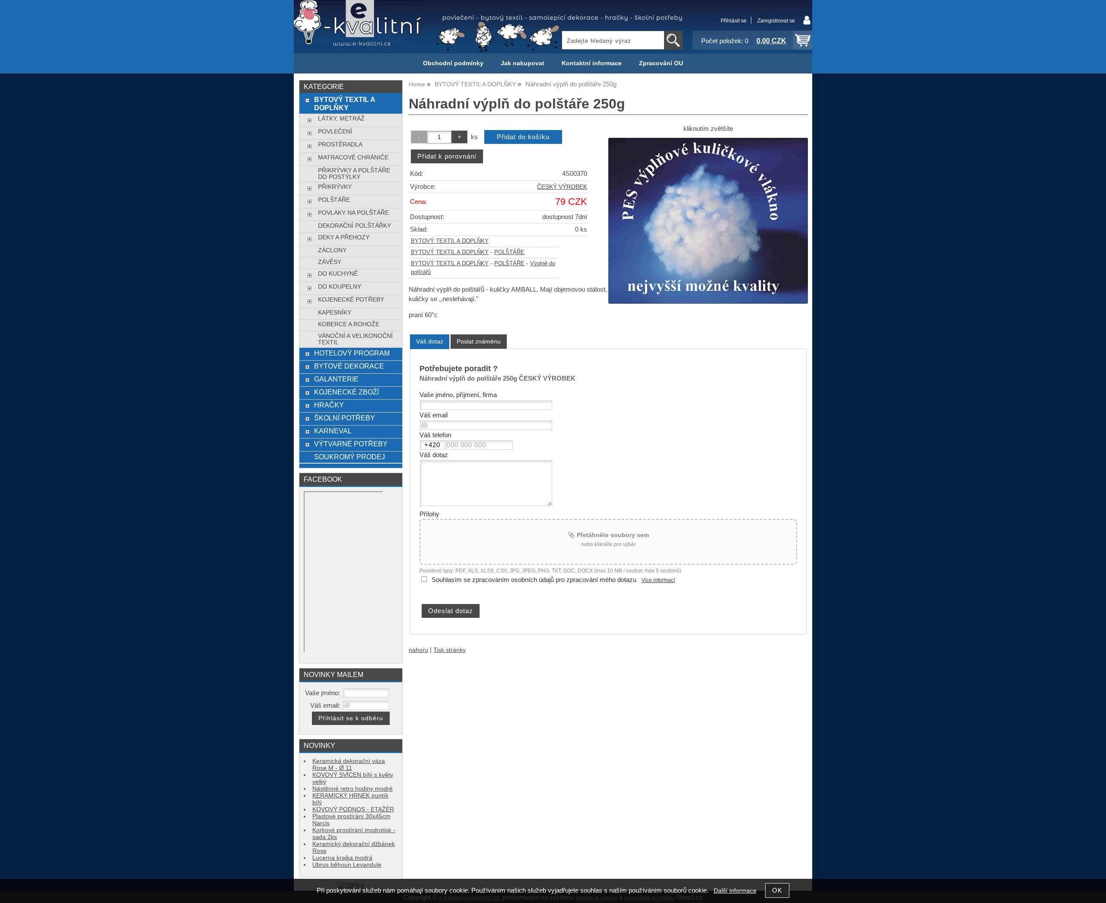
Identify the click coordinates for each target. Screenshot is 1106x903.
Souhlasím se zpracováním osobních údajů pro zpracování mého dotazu (534, 579)
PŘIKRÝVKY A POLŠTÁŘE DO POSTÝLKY (354, 173)
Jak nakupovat (522, 63)
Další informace (735, 890)
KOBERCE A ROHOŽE (348, 324)
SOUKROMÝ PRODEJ (349, 457)
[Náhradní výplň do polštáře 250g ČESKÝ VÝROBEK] (708, 220)
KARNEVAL (333, 431)
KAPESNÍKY (334, 312)
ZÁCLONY (332, 250)
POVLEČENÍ (335, 131)
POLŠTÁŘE (509, 252)
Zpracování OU (661, 63)
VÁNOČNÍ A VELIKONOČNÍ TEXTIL (355, 339)
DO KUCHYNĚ (338, 273)
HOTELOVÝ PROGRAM (352, 353)
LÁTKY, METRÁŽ (341, 118)
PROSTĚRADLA (340, 144)
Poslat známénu (479, 341)
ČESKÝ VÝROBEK (562, 187)
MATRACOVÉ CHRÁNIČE (353, 157)
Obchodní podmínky (453, 63)
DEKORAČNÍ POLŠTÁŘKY (354, 226)
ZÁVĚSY (329, 262)
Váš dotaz (429, 341)
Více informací (658, 580)
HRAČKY (329, 405)
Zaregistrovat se (776, 21)
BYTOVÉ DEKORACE (349, 366)
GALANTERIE (336, 379)
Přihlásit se (734, 21)
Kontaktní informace (592, 63)
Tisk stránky (449, 650)
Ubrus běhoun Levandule (346, 865)
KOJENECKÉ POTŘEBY (351, 299)
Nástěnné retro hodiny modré (352, 788)
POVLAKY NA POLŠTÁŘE (353, 213)
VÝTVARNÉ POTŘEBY (351, 444)
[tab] (429, 341)
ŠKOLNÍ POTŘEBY (344, 418)
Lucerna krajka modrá (342, 858)
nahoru (418, 650)
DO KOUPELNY (339, 286)
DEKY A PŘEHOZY (343, 237)
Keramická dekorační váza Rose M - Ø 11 (348, 764)
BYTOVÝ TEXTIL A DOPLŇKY (450, 241)
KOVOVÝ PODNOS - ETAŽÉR (353, 809)
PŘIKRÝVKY (335, 187)
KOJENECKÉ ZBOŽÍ (346, 392)
